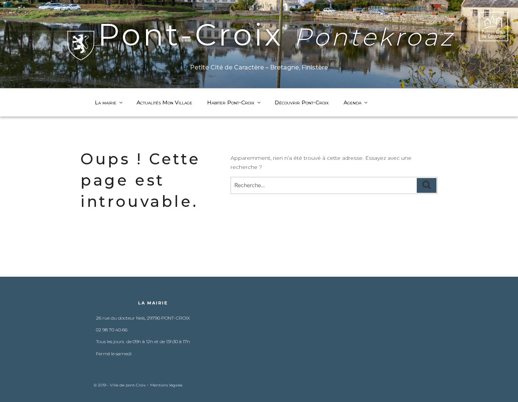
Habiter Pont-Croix (230, 102)
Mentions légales (166, 385)
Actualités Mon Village (164, 102)
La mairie (105, 102)
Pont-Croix (276, 34)
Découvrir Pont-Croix (302, 102)
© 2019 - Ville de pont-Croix (120, 385)
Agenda (352, 102)
